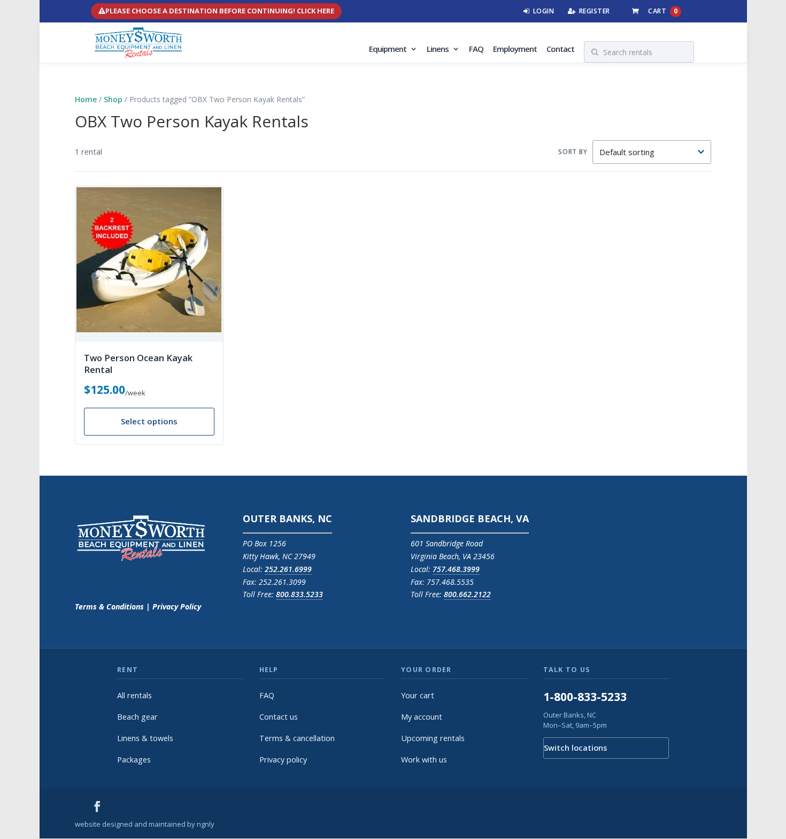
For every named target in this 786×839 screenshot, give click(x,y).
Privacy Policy (175, 606)
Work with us (424, 759)
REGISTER (594, 11)
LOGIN (543, 11)
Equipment (387, 49)
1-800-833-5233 (585, 696)
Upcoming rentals (433, 738)
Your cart (417, 695)
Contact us (278, 717)
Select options (149, 421)
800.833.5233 (299, 594)
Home (86, 99)
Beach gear (137, 717)
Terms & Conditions (109, 606)
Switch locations (575, 748)
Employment (515, 49)
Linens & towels (145, 738)
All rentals (134, 695)
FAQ (476, 49)
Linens (438, 49)
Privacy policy (283, 759)
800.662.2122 (467, 594)
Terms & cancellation (297, 738)
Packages (134, 759)
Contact (560, 49)
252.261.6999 (288, 569)
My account (421, 717)
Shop (113, 99)
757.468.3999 (456, 569)
